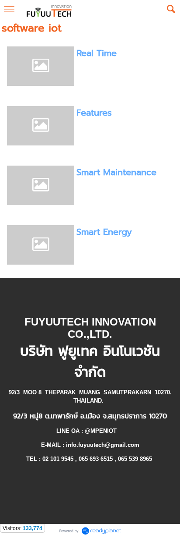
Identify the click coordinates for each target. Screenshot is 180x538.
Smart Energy (104, 231)
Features (94, 112)
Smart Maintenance (116, 172)
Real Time (96, 53)
